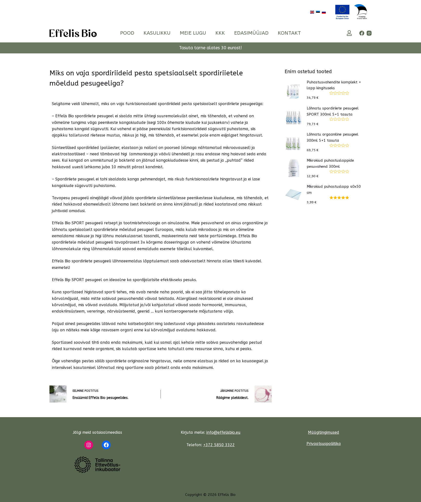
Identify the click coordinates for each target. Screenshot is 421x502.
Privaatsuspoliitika (323, 443)
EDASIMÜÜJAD (251, 33)
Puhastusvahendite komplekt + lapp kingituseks (334, 85)
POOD (127, 33)
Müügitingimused (323, 432)
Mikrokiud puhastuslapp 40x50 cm (334, 189)
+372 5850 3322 (219, 445)
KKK (220, 33)
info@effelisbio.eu (223, 432)
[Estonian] (318, 11)
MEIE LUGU (193, 33)
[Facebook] (361, 33)
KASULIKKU (157, 33)
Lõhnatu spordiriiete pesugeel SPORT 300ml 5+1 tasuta (333, 111)
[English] (312, 11)
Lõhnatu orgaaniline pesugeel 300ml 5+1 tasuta (332, 137)
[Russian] (324, 11)
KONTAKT (289, 33)
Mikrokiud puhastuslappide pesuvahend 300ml (330, 163)
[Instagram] (369, 33)
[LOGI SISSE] (349, 33)
